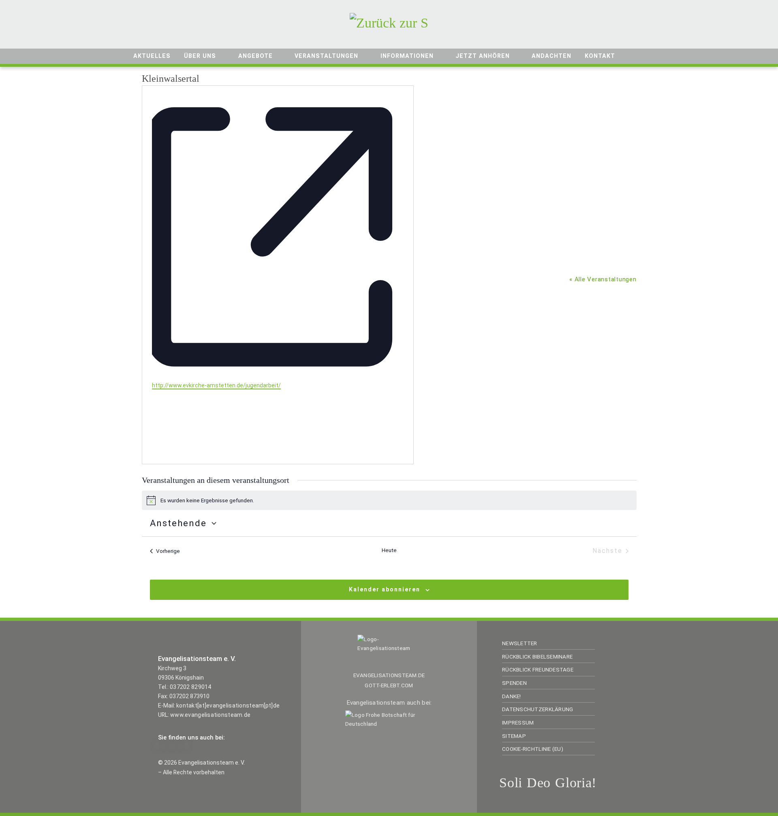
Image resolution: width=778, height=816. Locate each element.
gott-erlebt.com (389, 685)
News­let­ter (519, 643)
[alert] (389, 500)
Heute (389, 550)
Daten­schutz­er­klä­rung (537, 709)
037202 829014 (191, 687)
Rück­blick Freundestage (537, 669)
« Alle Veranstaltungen (603, 279)
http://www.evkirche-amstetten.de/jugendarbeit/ (216, 385)
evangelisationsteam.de (389, 675)
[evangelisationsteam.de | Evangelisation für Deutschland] (389, 21)
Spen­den (514, 683)
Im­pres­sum (518, 722)
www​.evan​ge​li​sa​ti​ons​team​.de (210, 715)
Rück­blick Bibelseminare (537, 656)
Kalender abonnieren (384, 589)
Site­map (514, 736)
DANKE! (511, 696)
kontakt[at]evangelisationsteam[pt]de (228, 705)
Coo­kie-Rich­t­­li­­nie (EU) (532, 749)
